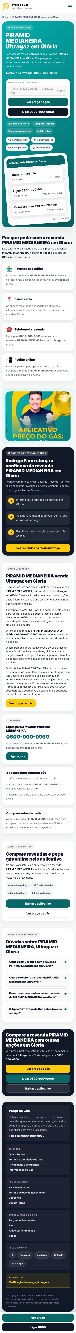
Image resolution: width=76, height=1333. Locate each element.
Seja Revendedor (19, 1187)
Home (5, 17)
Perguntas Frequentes (22, 1220)
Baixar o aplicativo (38, 903)
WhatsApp (17, 1263)
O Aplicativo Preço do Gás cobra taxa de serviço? (35, 1011)
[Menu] (70, 6)
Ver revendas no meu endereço (38, 548)
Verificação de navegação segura (29, 1282)
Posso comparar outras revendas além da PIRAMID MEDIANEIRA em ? (34, 995)
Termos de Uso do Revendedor (27, 1192)
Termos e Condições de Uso (26, 1159)
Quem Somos (17, 1154)
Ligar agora (17, 756)
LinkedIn (58, 1255)
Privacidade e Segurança (24, 1164)
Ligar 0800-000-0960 (38, 112)
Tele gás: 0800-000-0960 (27, 1135)
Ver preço (38, 1317)
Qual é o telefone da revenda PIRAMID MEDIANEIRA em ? (34, 979)
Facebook (25, 1255)
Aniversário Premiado (22, 1230)
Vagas (12, 1235)
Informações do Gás (21, 1169)
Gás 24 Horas (17, 1202)
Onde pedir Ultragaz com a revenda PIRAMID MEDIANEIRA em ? (32, 964)
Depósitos (15, 1197)
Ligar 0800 (38, 1327)
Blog (11, 1225)
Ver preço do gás (38, 102)
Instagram (42, 1255)
